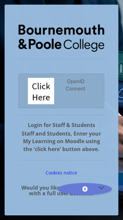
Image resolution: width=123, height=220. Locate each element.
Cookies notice (61, 173)
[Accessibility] (85, 189)
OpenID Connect (76, 85)
